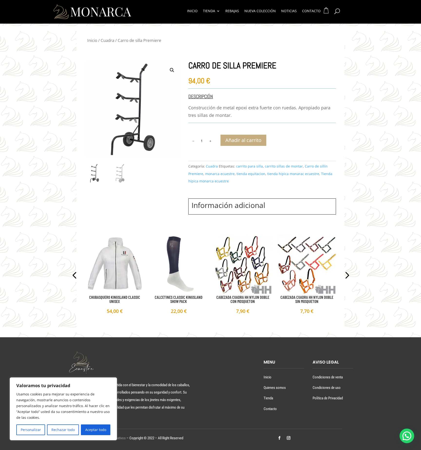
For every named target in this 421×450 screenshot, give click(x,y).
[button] (172, 70)
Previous (75, 275)
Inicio (192, 11)
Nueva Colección (260, 11)
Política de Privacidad (328, 398)
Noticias (289, 11)
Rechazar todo (63, 429)
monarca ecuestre (220, 173)
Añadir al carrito (243, 140)
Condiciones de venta (328, 377)
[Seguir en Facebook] (279, 438)
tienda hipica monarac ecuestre (293, 173)
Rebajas (232, 11)
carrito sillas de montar (284, 166)
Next (345, 275)
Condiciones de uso (327, 387)
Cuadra (107, 40)
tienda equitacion (251, 173)
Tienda (209, 11)
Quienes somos (275, 387)
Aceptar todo (95, 429)
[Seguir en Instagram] (288, 438)
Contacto (311, 11)
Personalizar (31, 429)
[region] (63, 408)
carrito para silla (249, 166)
